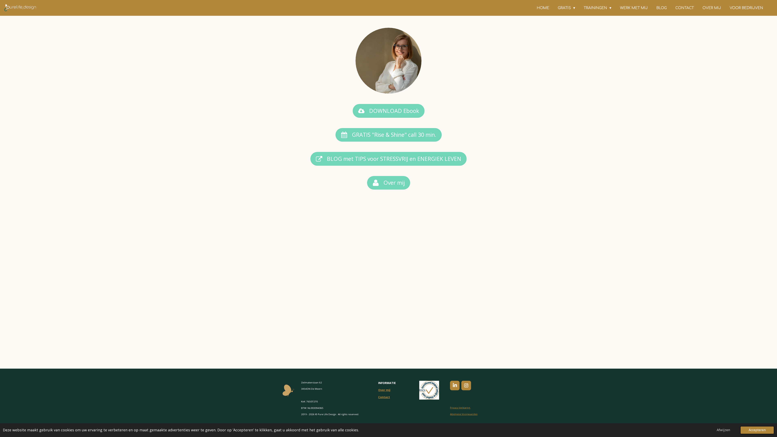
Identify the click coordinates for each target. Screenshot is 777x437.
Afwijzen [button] (723, 430)
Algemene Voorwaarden (464, 414)
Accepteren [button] (757, 430)
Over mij (384, 390)
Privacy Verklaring (460, 407)
